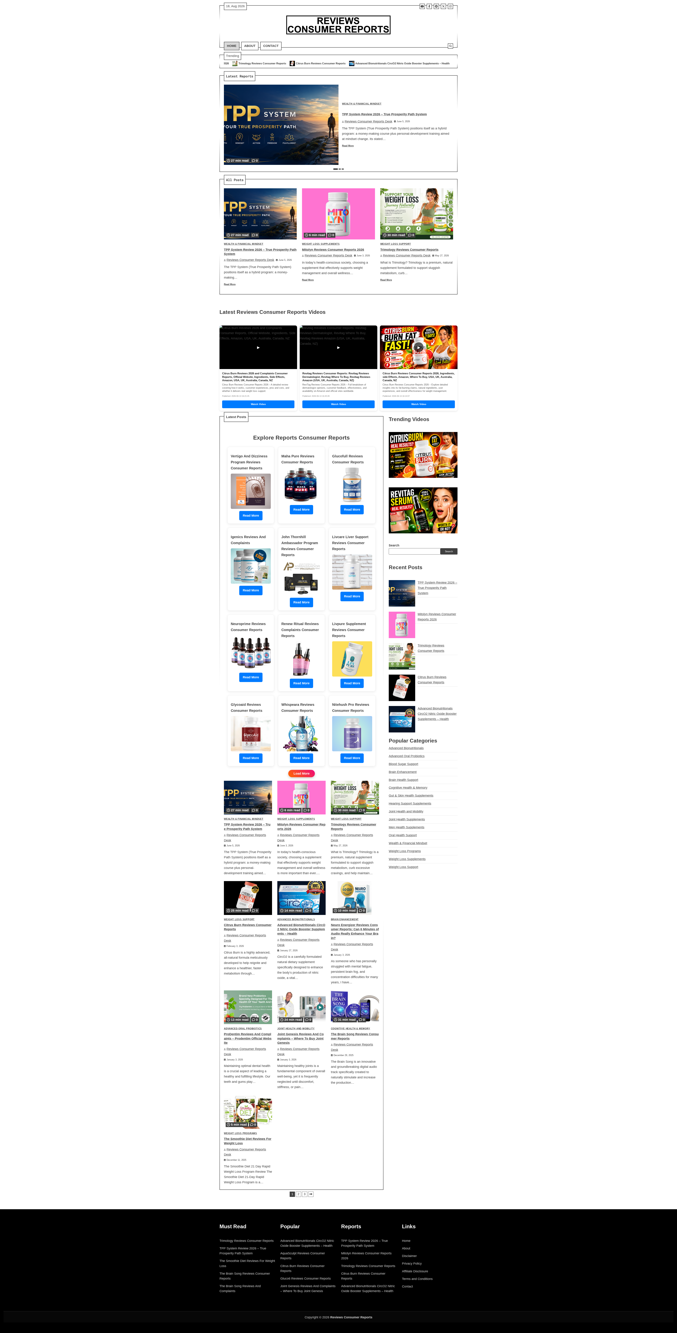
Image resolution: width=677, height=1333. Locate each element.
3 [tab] (343, 169)
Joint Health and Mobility (296, 1028)
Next (310, 1194)
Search (394, 545)
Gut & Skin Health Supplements (411, 795)
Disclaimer (409, 1256)
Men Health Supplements (406, 827)
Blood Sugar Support (403, 764)
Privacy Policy (412, 1263)
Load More (302, 773)
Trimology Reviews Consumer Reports (409, 249)
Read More (348, 146)
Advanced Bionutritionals (296, 919)
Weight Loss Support (395, 244)
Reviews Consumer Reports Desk (368, 121)
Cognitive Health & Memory (350, 1028)
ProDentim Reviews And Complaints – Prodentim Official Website (248, 1038)
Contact (271, 46)
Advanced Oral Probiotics (243, 1028)
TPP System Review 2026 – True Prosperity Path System (342, 63)
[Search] (450, 46)
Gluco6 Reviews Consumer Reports (305, 1278)
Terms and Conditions (417, 1279)
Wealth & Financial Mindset (362, 104)
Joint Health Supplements (407, 819)
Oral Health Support (403, 835)
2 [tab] (340, 169)
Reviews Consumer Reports (351, 1317)
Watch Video (258, 404)
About (249, 46)
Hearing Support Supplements (410, 803)
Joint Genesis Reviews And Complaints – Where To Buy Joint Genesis (300, 1038)
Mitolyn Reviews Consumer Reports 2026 (412, 63)
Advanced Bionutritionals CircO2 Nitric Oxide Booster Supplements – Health (251, 63)
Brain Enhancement (345, 919)
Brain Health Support (403, 780)
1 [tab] (335, 169)
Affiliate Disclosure (415, 1271)
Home (231, 46)
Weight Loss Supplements (321, 244)
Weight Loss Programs (240, 1133)
